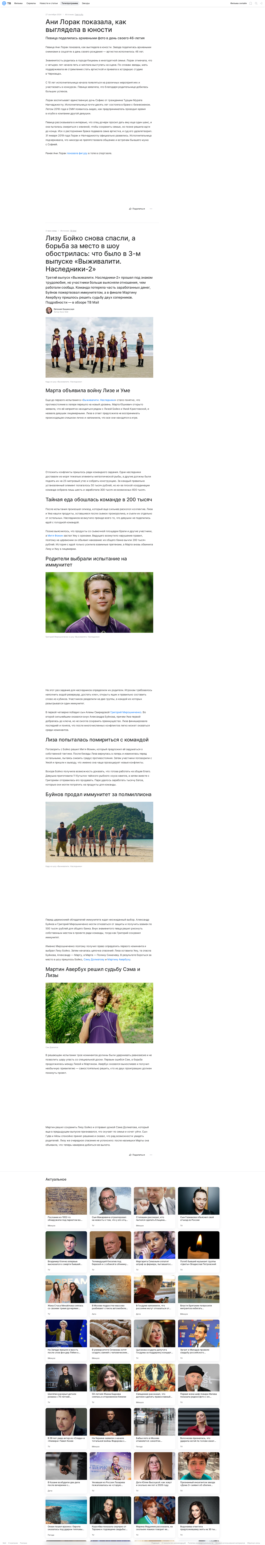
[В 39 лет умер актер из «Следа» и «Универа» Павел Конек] (66, 1428)
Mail (4, 1543)
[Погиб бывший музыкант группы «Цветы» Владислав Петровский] (198, 1252)
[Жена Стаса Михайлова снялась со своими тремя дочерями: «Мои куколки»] (66, 1296)
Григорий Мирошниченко (125, 712)
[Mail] (4, 3)
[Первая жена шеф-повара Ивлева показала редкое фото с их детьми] (198, 1384)
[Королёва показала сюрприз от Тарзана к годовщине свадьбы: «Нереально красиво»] (110, 1517)
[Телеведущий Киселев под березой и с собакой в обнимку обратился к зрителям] (110, 1252)
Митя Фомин (55, 535)
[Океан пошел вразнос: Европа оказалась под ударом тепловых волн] (66, 1517)
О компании (13, 1543)
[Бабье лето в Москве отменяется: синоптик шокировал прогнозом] (154, 1428)
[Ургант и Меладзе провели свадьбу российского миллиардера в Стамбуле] (198, 1340)
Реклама (23, 1543)
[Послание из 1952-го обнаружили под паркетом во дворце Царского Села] (66, 1207)
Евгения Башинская (64, 309)
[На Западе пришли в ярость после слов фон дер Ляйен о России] (66, 1340)
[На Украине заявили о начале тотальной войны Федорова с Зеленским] (110, 1428)
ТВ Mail (73, 231)
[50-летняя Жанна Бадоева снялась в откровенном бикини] (110, 1384)
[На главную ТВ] (8, 3)
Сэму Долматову (94, 959)
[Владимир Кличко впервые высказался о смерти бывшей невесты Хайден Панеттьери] (66, 1252)
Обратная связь (253, 1543)
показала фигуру (77, 153)
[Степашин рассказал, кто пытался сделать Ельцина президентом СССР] (154, 1207)
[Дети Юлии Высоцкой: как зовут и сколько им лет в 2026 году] (154, 1473)
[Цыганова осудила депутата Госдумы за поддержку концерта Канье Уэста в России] (154, 1340)
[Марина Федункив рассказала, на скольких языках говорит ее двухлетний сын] (154, 1517)
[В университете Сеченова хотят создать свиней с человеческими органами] (110, 1340)
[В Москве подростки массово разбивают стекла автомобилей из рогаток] (110, 1296)
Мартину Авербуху (118, 959)
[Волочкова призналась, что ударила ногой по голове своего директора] (198, 1428)
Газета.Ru (79, 14)
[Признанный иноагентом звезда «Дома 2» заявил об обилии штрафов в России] (198, 1473)
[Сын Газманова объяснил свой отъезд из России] (198, 1207)
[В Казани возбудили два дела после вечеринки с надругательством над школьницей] (66, 1473)
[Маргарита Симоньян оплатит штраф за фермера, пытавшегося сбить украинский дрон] (154, 1252)
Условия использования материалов (230, 1543)
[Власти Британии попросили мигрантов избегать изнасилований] (198, 1296)
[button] (99, 347)
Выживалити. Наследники (99, 400)
